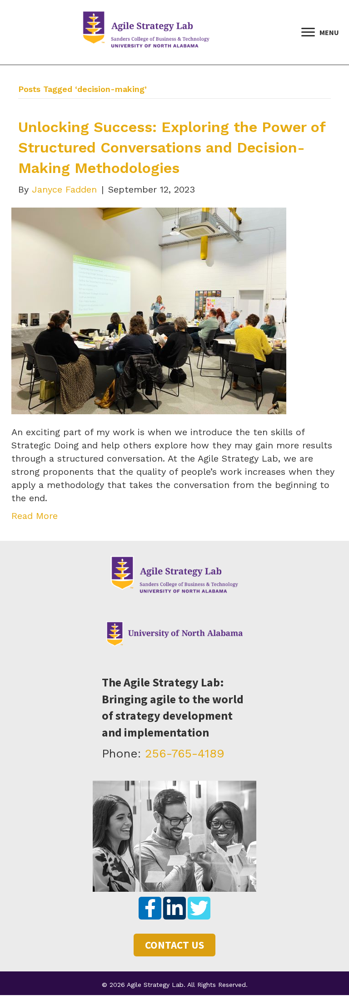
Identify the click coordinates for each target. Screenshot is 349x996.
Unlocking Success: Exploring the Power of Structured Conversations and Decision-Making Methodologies (171, 147)
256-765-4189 (184, 753)
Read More (34, 515)
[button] (150, 908)
